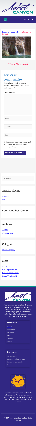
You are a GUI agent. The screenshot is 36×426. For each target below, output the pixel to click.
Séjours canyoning (8, 250)
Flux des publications (9, 270)
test (3, 199)
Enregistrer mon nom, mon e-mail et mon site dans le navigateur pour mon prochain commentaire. (17, 144)
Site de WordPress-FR (9, 276)
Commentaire (9, 92)
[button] (5, 19)
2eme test (5, 196)
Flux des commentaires (10, 273)
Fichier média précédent (18, 64)
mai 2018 (5, 230)
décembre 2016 (7, 233)
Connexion (6, 266)
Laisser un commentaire (10, 32)
